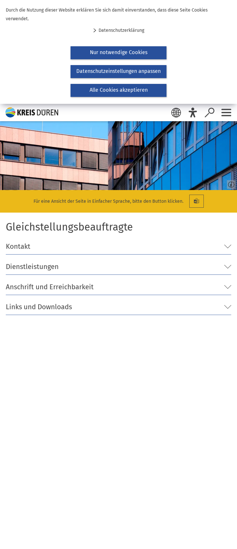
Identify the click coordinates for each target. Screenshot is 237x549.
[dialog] (118, 52)
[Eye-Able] (193, 112)
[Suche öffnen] (209, 112)
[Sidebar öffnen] (226, 112)
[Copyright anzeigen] (230, 183)
